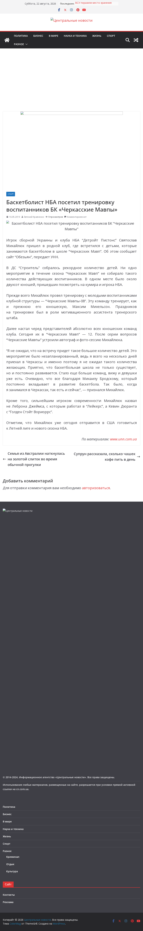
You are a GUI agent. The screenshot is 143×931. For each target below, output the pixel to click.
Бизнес (38, 35)
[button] (26, 44)
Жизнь (96, 35)
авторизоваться (96, 488)
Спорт (111, 35)
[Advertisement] (71, 85)
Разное (19, 44)
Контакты (9, 894)
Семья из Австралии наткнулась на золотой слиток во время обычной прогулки (36, 459)
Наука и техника (75, 35)
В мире (53, 35)
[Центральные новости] (7, 40)
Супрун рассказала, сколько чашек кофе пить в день (104, 456)
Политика (21, 35)
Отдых (10, 864)
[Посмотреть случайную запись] (136, 40)
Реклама (8, 902)
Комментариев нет (76, 216)
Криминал (12, 856)
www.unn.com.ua (123, 439)
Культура (12, 871)
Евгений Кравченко (34, 216)
